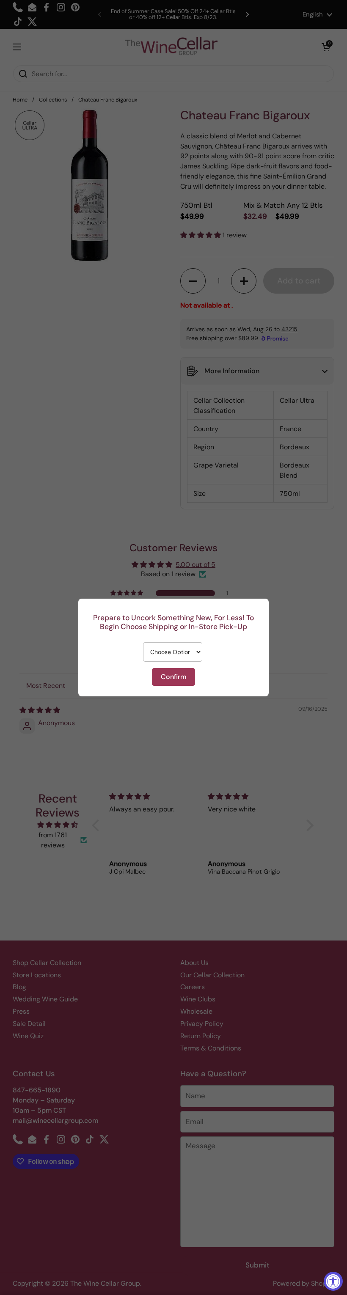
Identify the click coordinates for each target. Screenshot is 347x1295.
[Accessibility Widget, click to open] (333, 1281)
